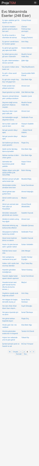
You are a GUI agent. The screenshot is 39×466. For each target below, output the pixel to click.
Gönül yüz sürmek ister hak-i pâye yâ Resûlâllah (10, 206)
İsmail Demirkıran (27, 185)
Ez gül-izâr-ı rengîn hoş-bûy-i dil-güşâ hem (10, 80)
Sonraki (19, 354)
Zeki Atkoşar (25, 251)
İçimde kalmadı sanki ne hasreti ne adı (10, 345)
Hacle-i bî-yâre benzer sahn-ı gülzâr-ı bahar (10, 245)
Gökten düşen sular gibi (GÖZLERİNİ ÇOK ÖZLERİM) (10, 172)
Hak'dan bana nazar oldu (9, 252)
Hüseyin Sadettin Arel (27, 125)
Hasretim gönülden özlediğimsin (9, 271)
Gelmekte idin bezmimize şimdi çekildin (8, 164)
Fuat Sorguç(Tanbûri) (27, 36)
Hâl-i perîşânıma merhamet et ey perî (9, 258)
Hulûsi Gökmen (26, 48)
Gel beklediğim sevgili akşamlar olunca (10, 118)
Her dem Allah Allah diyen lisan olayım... (9, 307)
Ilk (10, 351)
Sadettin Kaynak (27, 213)
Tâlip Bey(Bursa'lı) (27, 67)
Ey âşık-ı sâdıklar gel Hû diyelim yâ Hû (10, 21)
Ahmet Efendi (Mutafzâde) (26, 205)
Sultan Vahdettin (27, 244)
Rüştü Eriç (25, 143)
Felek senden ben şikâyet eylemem (8, 87)
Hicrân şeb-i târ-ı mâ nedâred (9, 326)
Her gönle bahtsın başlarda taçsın (8, 319)
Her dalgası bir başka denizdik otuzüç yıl (9, 300)
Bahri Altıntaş (26, 170)
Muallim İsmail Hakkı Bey (26, 55)
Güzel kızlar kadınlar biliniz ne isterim (9, 239)
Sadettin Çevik (26, 96)
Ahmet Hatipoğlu (27, 191)
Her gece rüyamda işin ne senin (10, 313)
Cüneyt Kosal (26, 20)
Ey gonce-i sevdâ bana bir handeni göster (10, 42)
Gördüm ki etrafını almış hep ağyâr (10, 220)
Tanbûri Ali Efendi (27, 331)
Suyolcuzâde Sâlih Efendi (28, 74)
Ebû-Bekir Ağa (26, 79)
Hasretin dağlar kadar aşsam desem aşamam (10, 277)
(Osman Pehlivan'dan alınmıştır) (26, 29)
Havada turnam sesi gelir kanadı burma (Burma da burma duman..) (9, 285)
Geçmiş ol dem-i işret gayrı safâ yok (9, 112)
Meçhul (24, 136)
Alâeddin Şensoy (27, 225)
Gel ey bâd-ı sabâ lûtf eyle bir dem (9, 125)
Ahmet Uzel (25, 86)
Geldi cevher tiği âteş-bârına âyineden (10, 150)
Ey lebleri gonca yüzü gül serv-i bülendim (10, 55)
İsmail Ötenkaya (27, 312)
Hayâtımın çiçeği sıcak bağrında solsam (10, 294)
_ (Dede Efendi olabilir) (26, 131)
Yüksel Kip (25, 337)
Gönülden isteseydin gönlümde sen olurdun (10, 214)
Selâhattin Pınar (27, 117)
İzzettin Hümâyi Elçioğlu (26, 258)
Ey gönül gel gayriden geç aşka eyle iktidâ (10, 49)
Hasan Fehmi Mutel (26, 163)
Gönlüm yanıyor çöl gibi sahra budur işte (10, 180)
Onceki (15, 351)
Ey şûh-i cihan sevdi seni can (9, 74)
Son (25, 354)
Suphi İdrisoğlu (26, 306)
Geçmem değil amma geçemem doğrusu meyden (9, 104)
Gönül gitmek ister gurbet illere (8, 192)
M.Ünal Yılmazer (27, 344)
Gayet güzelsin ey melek (11, 92)
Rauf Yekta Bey (26, 263)
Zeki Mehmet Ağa (27, 92)
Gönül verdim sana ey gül (10, 199)
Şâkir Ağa (24, 60)
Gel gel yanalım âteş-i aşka (10, 131)
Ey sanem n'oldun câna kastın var (10, 68)
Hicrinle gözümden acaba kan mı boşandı (10, 332)
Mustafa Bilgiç (26, 179)
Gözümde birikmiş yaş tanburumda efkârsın (10, 226)
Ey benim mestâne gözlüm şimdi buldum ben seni (9, 29)
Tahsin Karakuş (26, 270)
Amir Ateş (24, 41)
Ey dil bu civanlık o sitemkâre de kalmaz (9, 36)
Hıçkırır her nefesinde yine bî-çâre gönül (9, 338)
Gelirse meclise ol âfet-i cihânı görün (10, 156)
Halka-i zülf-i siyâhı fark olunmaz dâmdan (10, 264)
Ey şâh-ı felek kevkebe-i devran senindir (10, 61)
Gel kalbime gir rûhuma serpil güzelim (10, 144)
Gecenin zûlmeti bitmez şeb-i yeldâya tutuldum (10, 97)
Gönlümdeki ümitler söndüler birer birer (9, 186)
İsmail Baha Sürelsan (25, 300)
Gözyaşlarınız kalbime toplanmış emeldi (10, 233)
